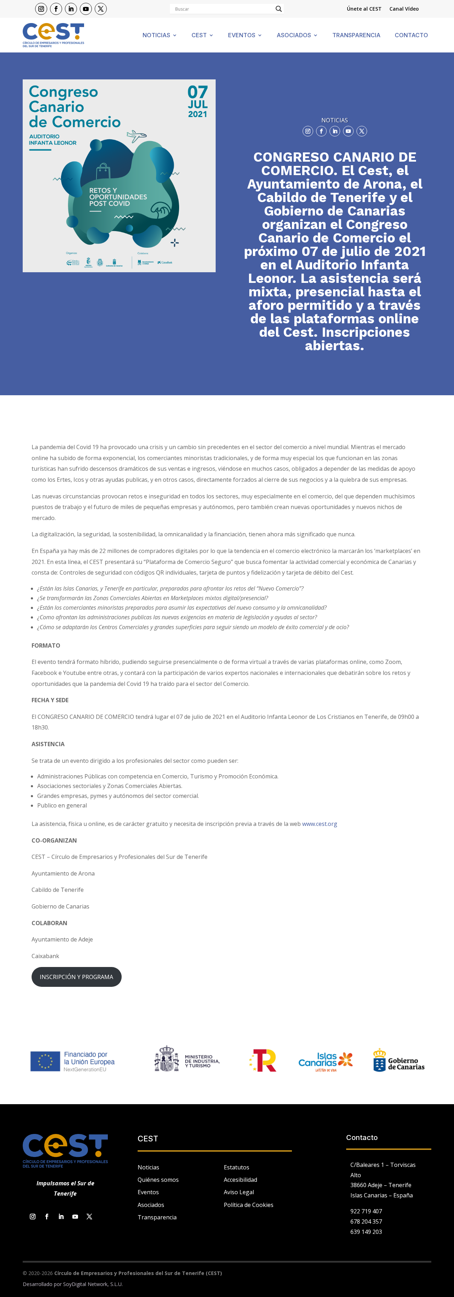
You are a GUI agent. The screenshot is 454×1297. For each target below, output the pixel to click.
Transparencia (356, 36)
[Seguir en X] (101, 9)
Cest (199, 36)
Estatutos (236, 1167)
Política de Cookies (248, 1205)
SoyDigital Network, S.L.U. (93, 1284)
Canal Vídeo (404, 9)
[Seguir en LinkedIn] (71, 9)
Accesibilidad (240, 1180)
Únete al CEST (364, 9)
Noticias (156, 36)
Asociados (294, 36)
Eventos (241, 36)
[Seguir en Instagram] (41, 9)
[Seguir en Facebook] (56, 9)
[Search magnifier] (279, 9)
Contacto (411, 36)
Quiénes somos (158, 1180)
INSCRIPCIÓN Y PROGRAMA (76, 977)
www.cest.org (319, 824)
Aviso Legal (239, 1192)
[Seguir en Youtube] (86, 9)
